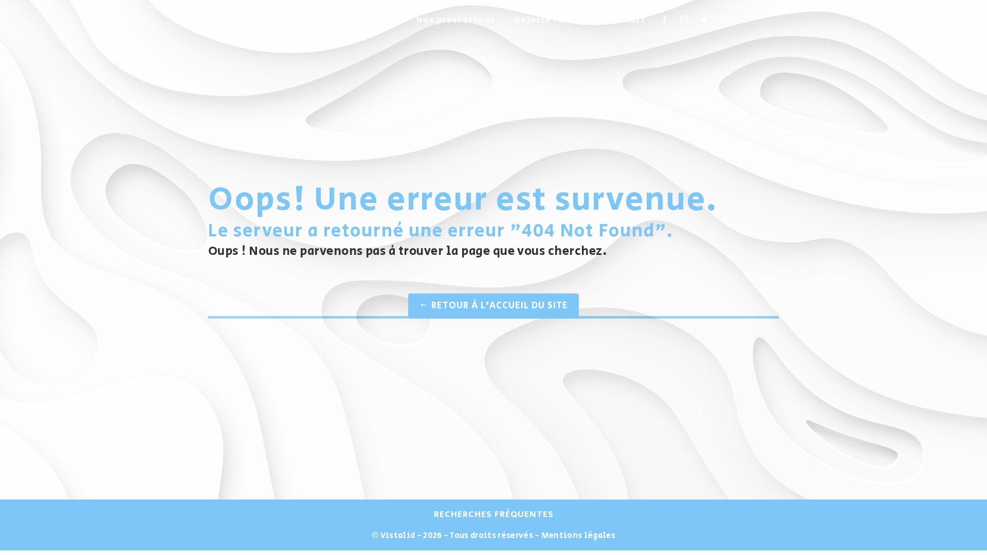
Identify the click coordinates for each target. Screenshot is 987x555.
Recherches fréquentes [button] (494, 514)
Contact (626, 20)
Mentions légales (577, 536)
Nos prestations (456, 20)
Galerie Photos (551, 20)
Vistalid (397, 536)
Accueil (379, 20)
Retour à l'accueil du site (498, 305)
